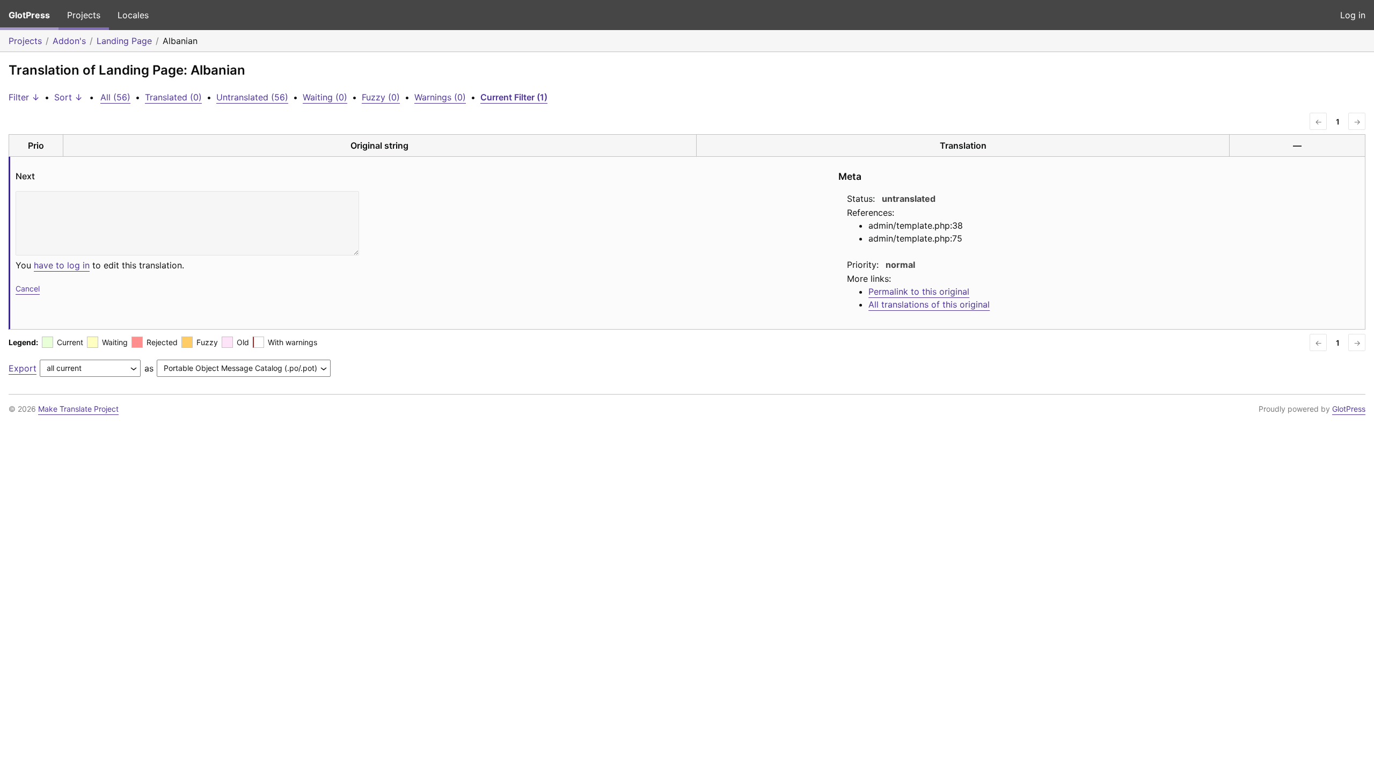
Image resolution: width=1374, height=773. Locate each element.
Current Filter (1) (513, 97)
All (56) (115, 97)
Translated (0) (173, 97)
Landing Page (124, 40)
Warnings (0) (440, 97)
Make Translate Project (78, 408)
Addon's (69, 40)
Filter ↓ (24, 97)
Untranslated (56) (252, 97)
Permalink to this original (918, 291)
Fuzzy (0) (381, 97)
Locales (133, 15)
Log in (1352, 15)
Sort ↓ (68, 97)
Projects (83, 15)
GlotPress (29, 15)
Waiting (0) (325, 97)
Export (22, 368)
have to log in (62, 265)
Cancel (28, 288)
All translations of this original (929, 304)
